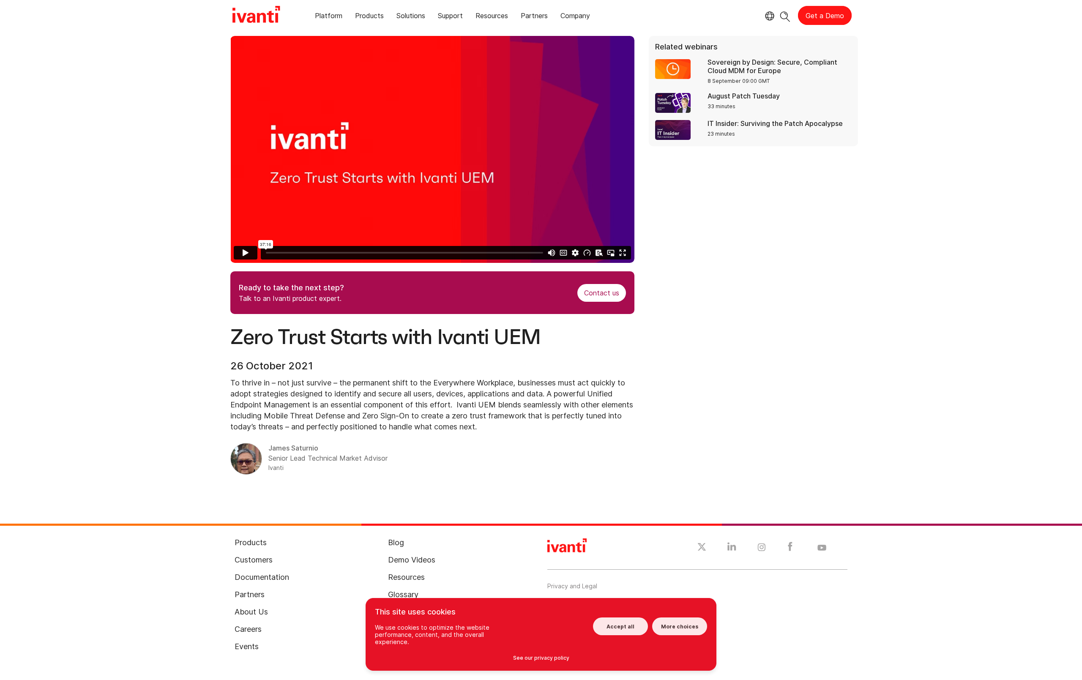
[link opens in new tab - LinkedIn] (731, 548)
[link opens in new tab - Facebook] (790, 548)
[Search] (785, 15)
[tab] (329, 17)
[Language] (768, 16)
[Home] (256, 15)
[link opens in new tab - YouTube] (821, 548)
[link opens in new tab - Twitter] (701, 548)
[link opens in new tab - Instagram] (761, 548)
